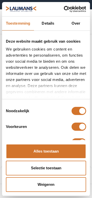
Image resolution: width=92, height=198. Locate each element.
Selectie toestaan (46, 168)
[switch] (79, 127)
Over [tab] (76, 23)
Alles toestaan (46, 151)
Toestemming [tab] (18, 23)
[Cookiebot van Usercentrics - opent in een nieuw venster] (65, 9)
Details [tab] (48, 23)
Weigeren (46, 184)
